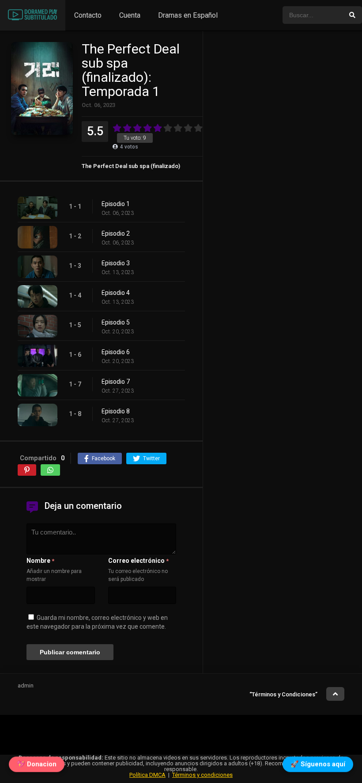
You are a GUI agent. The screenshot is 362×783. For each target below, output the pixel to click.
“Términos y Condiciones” (283, 694)
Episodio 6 (116, 351)
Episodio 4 (116, 292)
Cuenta (129, 15)
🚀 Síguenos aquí (317, 765)
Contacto (88, 15)
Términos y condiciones (202, 775)
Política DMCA (147, 775)
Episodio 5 (116, 322)
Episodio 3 (116, 263)
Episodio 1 (116, 203)
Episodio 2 (116, 233)
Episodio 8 (116, 411)
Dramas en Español (188, 15)
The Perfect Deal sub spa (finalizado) (131, 166)
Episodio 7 (116, 381)
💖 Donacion (37, 765)
